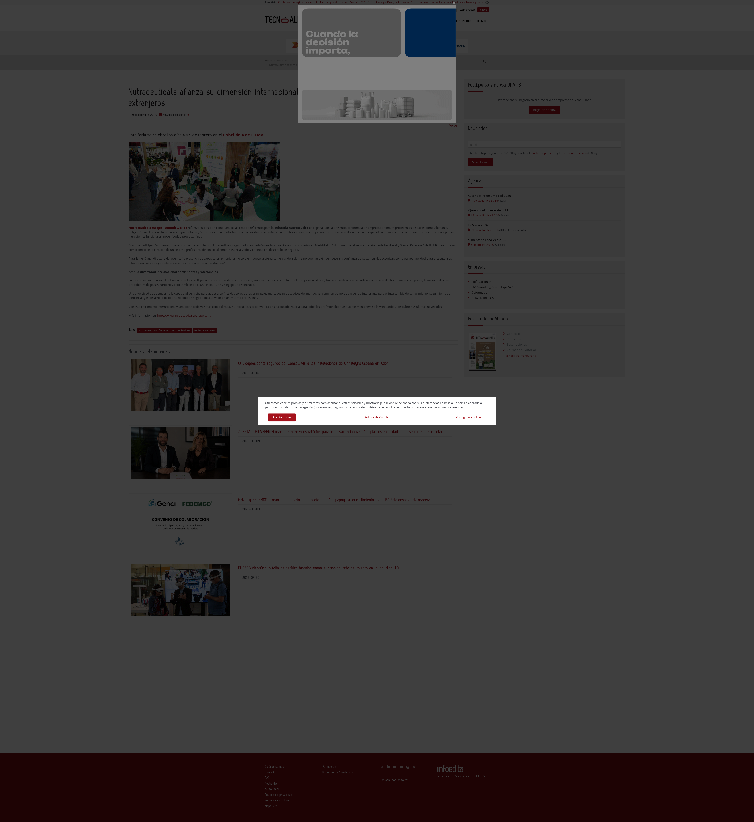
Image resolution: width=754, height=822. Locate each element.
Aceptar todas (282, 417)
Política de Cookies (377, 417)
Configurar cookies (468, 417)
